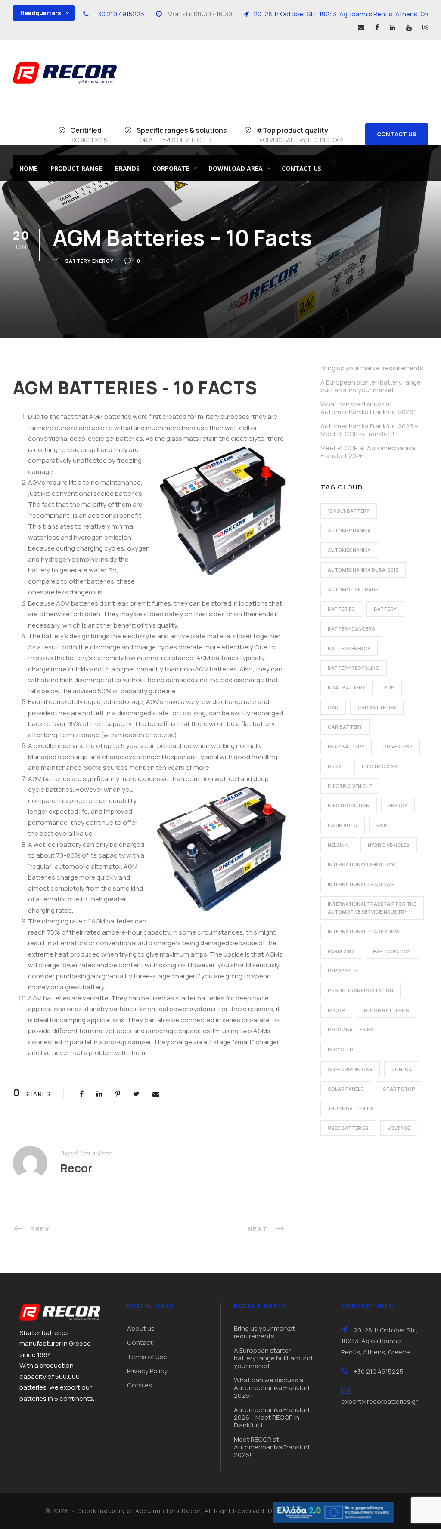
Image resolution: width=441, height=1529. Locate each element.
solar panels (346, 1089)
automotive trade (353, 589)
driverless (398, 746)
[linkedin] (392, 27)
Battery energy (89, 261)
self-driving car (350, 1069)
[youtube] (409, 27)
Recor (76, 1168)
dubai (335, 766)
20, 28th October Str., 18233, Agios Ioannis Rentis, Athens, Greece (379, 1341)
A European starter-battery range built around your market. (370, 386)
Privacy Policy (147, 1370)
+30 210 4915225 (119, 13)
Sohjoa (401, 1069)
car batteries (376, 707)
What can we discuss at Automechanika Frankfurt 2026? (368, 408)
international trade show (364, 931)
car (333, 707)
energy (397, 805)
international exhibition (361, 864)
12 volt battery (349, 511)
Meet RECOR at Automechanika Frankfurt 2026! (367, 451)
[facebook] (377, 27)
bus (389, 687)
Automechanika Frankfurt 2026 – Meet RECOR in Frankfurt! (369, 429)
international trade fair (361, 884)
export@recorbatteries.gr (379, 1401)
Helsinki (338, 845)
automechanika (349, 530)
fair (381, 825)
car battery (345, 726)
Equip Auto (342, 825)
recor (336, 1010)
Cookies (139, 1385)
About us (141, 1328)
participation (392, 951)
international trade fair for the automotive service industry (372, 908)
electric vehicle (350, 786)
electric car (379, 766)
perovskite (343, 970)
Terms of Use (147, 1356)
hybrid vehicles (389, 845)
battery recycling (353, 668)
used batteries (348, 1128)
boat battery (346, 687)
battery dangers (351, 628)
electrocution (349, 805)
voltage (399, 1128)
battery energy (349, 648)
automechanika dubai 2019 (363, 569)
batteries (341, 609)
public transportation (360, 990)
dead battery (346, 746)
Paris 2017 (341, 951)
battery (385, 609)
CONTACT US (396, 134)
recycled (340, 1049)
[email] (361, 27)
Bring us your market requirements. (372, 367)
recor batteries (386, 1010)
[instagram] (425, 27)
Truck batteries (350, 1108)
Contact (140, 1342)
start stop (399, 1089)
